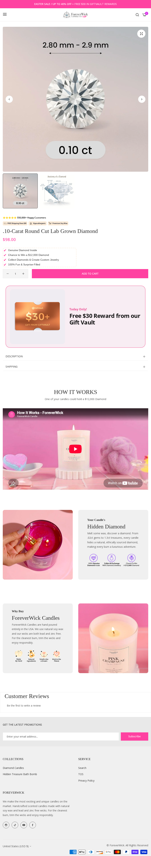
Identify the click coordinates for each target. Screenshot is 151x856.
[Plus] (23, 274)
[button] (141, 99)
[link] (38, 545)
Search (82, 768)
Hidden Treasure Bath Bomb (20, 774)
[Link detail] (6, 825)
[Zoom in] (141, 34)
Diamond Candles (13, 768)
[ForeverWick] (75, 15)
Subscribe (134, 736)
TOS (80, 774)
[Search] (137, 14)
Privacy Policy (86, 780)
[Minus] (7, 274)
